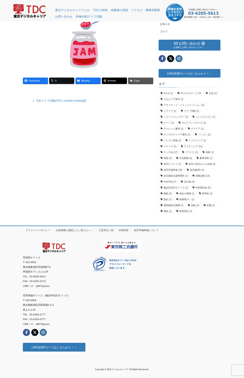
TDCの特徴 (100, 10)
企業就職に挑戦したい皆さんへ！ (74, 230)
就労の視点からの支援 (202, 164)
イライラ (170, 111)
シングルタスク (205, 116)
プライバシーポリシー (38, 230)
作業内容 (124, 230)
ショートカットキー (176, 116)
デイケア (197, 128)
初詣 (168, 158)
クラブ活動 (191, 111)
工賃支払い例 (105, 230)
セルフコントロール (194, 122)
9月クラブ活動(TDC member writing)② (61, 100)
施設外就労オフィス (176, 187)
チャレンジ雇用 (173, 128)
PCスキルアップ (191, 93)
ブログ (163, 31)
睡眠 (168, 193)
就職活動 (203, 175)
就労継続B (197, 170)
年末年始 (170, 181)
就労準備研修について (146, 230)
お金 (213, 93)
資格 (195, 205)
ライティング (193, 146)
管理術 (207, 193)
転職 (211, 205)
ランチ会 (171, 152)
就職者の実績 (119, 10)
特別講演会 (203, 187)
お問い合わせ (63, 16)
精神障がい (186, 199)
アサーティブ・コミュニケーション (184, 105)
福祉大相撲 (186, 193)
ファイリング (197, 140)
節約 (168, 199)
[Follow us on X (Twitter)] (170, 58)
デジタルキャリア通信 (177, 134)
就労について (172, 164)
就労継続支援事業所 (176, 175)
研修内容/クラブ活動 (89, 16)
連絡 (168, 211)
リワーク (191, 152)
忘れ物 (189, 181)
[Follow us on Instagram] (179, 58)
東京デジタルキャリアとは (72, 10)
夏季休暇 (206, 158)
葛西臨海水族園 (173, 205)
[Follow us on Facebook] (162, 58)
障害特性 (185, 211)
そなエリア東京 (173, 99)
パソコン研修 (172, 140)
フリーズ (170, 146)
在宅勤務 (185, 158)
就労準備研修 (173, 170)
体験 (210, 152)
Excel (168, 93)
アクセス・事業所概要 (145, 10)
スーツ (169, 122)
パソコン (204, 134)
